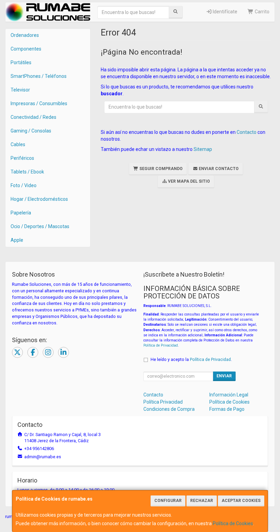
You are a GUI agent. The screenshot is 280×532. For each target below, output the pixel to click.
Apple (17, 240)
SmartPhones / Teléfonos (39, 76)
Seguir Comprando (160, 168)
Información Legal (228, 394)
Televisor (20, 90)
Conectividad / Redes (33, 117)
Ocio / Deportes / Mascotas (40, 226)
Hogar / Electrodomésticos (39, 199)
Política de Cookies (233, 523)
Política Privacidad (163, 402)
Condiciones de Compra (169, 409)
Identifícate (224, 11)
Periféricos (22, 158)
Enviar (224, 376)
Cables (18, 144)
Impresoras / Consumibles (39, 103)
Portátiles (21, 62)
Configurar (168, 500)
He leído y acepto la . (191, 359)
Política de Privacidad (160, 345)
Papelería (21, 212)
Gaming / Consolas (31, 131)
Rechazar (201, 500)
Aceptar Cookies (241, 500)
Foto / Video (24, 185)
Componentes (26, 49)
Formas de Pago (226, 409)
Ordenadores (25, 35)
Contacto (246, 132)
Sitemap (203, 149)
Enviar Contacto (218, 168)
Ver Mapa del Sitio (188, 181)
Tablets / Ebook (27, 171)
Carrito (261, 11)
